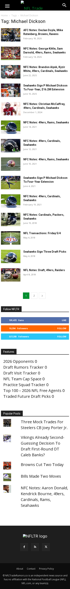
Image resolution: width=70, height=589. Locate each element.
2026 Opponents (18, 361)
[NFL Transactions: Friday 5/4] (10, 238)
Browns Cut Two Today (42, 464)
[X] (46, 547)
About (19, 568)
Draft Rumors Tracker (23, 367)
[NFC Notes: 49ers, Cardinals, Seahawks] (10, 145)
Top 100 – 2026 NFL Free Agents (32, 390)
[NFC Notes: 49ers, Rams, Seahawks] (10, 127)
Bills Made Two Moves (41, 476)
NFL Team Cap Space (22, 378)
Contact (31, 568)
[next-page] (42, 295)
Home (4, 15)
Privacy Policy (46, 568)
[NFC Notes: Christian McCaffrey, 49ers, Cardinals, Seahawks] (10, 108)
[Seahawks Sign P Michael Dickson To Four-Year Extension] (10, 182)
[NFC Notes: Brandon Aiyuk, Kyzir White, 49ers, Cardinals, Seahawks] (10, 72)
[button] (7, 6)
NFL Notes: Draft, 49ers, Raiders (44, 270)
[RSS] (35, 547)
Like (64, 320)
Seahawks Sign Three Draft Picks (44, 251)
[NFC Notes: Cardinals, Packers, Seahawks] (10, 219)
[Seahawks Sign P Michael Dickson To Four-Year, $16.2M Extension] (10, 90)
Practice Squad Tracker (24, 384)
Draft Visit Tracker (20, 373)
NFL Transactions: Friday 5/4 (42, 233)
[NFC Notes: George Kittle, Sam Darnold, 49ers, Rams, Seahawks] (10, 53)
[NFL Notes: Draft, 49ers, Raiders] (10, 275)
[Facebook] (24, 547)
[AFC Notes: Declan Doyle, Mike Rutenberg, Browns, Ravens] (10, 35)
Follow (61, 328)
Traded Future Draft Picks (27, 396)
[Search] (64, 5)
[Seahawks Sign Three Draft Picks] (10, 256)
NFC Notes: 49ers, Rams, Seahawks (46, 122)
